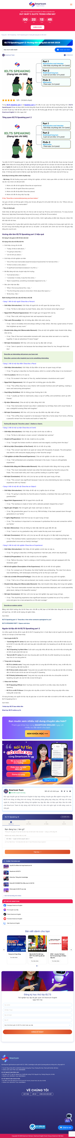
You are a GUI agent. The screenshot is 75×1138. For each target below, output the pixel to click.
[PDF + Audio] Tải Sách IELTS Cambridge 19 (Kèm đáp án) (58, 955)
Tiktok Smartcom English (14, 914)
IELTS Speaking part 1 (14, 105)
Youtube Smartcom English (14, 918)
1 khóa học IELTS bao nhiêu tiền (12, 706)
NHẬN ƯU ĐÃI (37, 27)
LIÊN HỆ (34, 1094)
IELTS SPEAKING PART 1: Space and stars (16, 623)
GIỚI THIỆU (26, 1094)
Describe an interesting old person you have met (21, 354)
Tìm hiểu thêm (14, 957)
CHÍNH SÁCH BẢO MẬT (45, 1094)
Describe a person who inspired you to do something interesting (26, 358)
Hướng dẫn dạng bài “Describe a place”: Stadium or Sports (23, 423)
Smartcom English (8, 112)
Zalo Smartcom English (13, 923)
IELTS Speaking (12, 34)
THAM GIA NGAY (65, 49)
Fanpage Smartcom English (14, 905)
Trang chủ (3, 34)
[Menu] (71, 4)
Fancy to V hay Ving (15, 954)
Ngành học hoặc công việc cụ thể (15, 835)
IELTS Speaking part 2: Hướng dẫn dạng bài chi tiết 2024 (31, 34)
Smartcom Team (16, 790)
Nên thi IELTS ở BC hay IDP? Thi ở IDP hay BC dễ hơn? (36, 955)
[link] (37, 728)
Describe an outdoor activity (13, 605)
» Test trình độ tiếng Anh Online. (12, 895)
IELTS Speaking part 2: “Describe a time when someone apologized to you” (27, 619)
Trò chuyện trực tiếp (12, 910)
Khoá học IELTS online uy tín (11, 710)
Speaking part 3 (29, 105)
